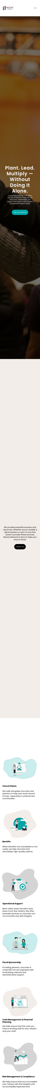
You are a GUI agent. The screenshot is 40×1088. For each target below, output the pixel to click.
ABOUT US (20, 547)
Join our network (20, 212)
